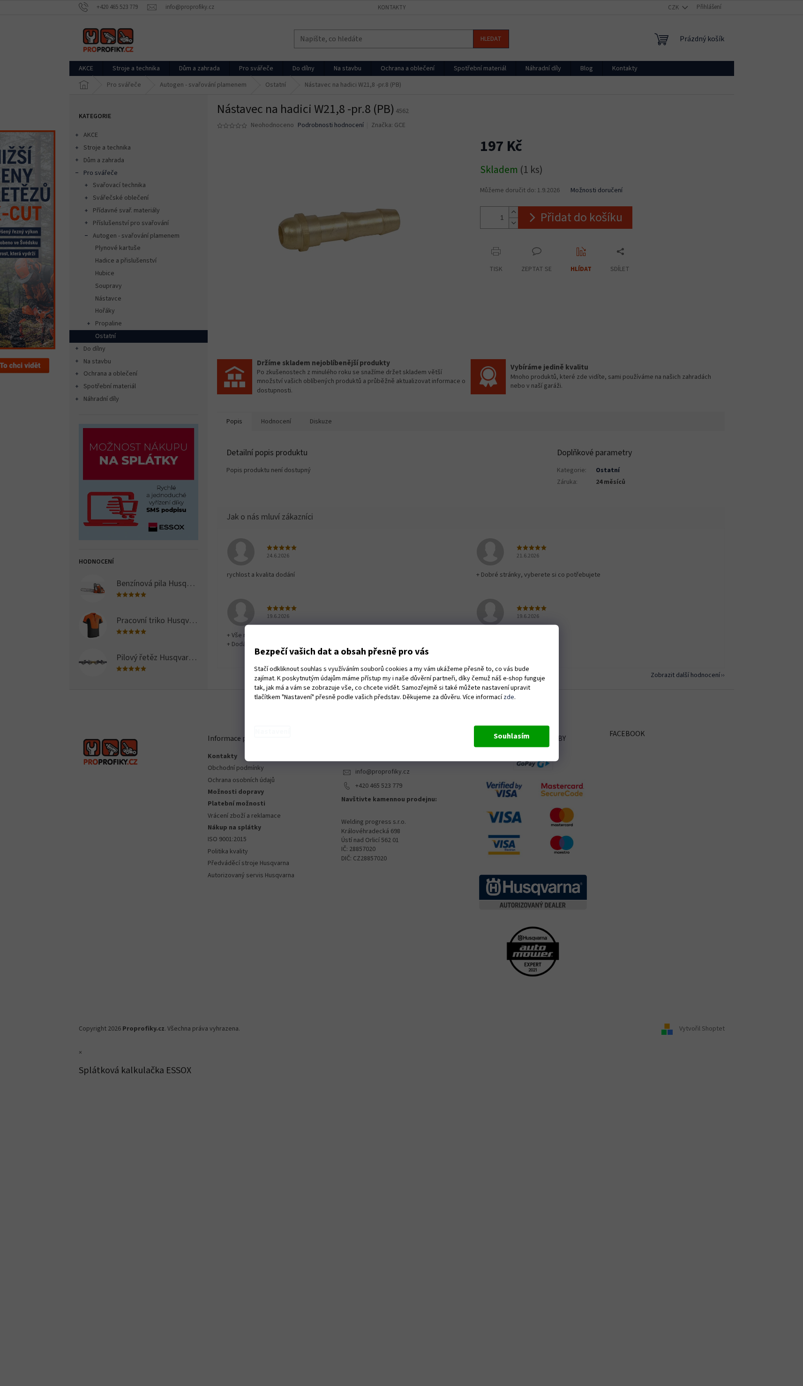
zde (508, 697)
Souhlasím (512, 736)
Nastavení (272, 732)
